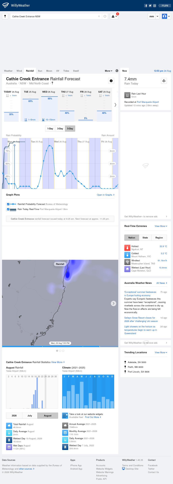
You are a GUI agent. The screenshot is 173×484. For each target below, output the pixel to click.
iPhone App (76, 465)
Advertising (101, 475)
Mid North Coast (39, 83)
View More (57, 362)
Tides (66, 70)
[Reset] (99, 16)
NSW (23, 83)
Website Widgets (104, 468)
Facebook (153, 465)
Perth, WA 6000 (135, 367)
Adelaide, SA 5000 (137, 362)
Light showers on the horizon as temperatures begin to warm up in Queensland (145, 330)
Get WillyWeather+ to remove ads (140, 216)
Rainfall (30, 70)
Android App (76, 468)
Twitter (151, 468)
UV (57, 70)
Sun (40, 70)
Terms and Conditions (132, 465)
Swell (76, 70)
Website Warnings (105, 472)
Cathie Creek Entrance (52, 83)
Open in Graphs (104, 194)
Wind (19, 70)
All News (160, 283)
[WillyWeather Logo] (18, 5)
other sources (25, 468)
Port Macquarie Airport (148, 101)
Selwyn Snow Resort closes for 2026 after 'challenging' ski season (145, 319)
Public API (101, 478)
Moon (49, 70)
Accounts (100, 465)
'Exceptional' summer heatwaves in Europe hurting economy (145, 302)
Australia (11, 83)
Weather (8, 70)
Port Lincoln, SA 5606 (138, 371)
